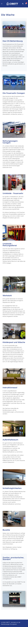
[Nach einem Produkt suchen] (22, 3)
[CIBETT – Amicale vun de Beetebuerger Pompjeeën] (12, 3)
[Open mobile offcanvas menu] (1, 4)
